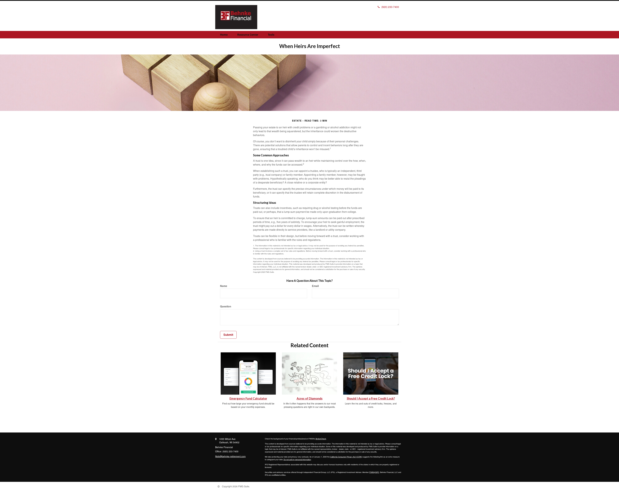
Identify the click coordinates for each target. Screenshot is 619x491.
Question (225, 306)
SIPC (377, 472)
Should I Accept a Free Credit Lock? (371, 398)
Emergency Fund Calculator (248, 398)
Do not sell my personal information (297, 459)
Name (223, 286)
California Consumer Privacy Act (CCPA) (346, 456)
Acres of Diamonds (310, 398)
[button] (247, 34)
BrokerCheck (321, 438)
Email (315, 286)
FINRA (372, 472)
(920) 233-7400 (390, 7)
